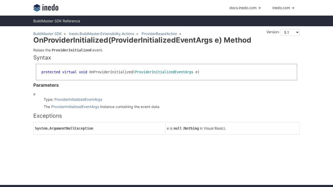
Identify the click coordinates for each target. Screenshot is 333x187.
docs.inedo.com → (245, 7)
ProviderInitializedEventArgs (78, 99)
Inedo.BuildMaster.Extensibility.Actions (101, 33)
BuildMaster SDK (47, 33)
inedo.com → (283, 7)
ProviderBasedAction (159, 33)
